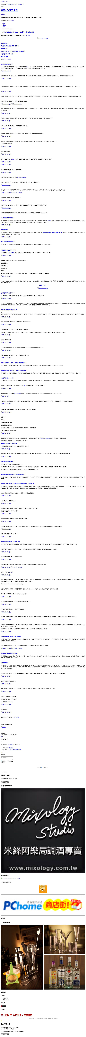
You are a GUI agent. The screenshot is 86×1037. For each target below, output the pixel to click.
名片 (4, 26)
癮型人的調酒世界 (9, 10)
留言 (12, 744)
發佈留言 (3, 762)
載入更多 (3, 754)
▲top (2, 751)
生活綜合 (11, 20)
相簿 (4, 23)
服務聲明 (56, 1018)
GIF (17, 393)
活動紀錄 (11, 748)
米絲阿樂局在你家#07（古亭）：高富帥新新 (18, 32)
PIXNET (32, 1018)
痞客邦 (9, 744)
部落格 (4, 25)
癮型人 (2, 736)
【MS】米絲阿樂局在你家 (15, 749)
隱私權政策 (50, 1018)
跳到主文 (3, 14)
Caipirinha (44, 438)
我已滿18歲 (3, 1034)
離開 (8, 1034)
